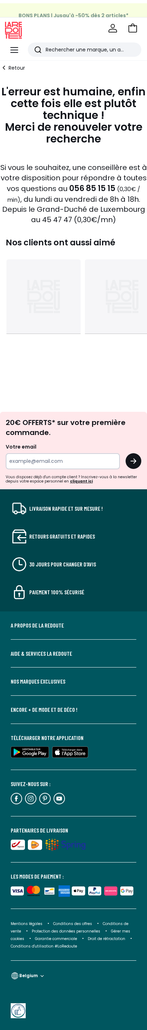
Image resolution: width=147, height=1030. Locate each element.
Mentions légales (26, 923)
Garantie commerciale (56, 938)
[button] (132, 28)
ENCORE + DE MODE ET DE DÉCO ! (44, 709)
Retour (17, 67)
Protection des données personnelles (66, 931)
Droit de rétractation (107, 938)
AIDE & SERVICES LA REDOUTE (41, 653)
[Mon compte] (112, 28)
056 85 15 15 (92, 188)
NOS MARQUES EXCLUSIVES (38, 681)
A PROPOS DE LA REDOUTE (37, 625)
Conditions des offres (72, 923)
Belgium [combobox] (28, 975)
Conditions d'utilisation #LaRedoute (44, 946)
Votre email (21, 446)
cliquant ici (81, 481)
